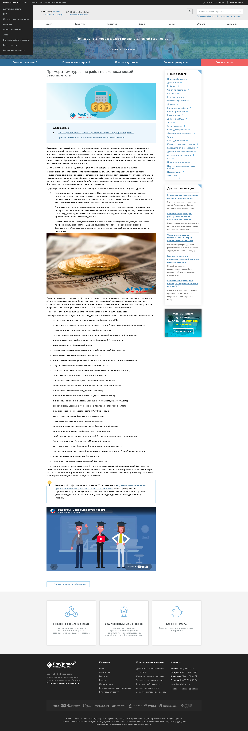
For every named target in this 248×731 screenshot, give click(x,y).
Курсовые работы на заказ (149, 684)
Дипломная (173, 83)
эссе (156, 688)
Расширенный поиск (205, 16)
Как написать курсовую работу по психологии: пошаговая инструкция (179, 216)
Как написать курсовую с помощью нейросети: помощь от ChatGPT (182, 284)
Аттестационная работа (179, 155)
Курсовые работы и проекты (16, 40)
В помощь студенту (109, 692)
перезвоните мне (79, 14)
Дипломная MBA (175, 119)
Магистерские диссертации (16, 19)
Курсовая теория (175, 97)
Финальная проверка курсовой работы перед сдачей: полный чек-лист (180, 238)
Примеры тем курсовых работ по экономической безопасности (91, 137)
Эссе (5, 35)
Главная (115, 49)
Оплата (201, 24)
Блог (26, 3)
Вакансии (232, 24)
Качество (112, 24)
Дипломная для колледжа (180, 151)
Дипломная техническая (179, 133)
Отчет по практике (176, 90)
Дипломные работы (12, 9)
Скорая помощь (224, 62)
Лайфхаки (172, 175)
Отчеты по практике (12, 30)
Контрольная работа (177, 108)
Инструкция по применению (53, 3)
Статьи (170, 137)
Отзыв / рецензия (176, 111)
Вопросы (171, 93)
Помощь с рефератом (176, 62)
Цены (171, 24)
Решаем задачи (10, 45)
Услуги (49, 24)
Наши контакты (236, 3)
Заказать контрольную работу (151, 692)
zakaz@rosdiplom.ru (180, 684)
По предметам (222, 16)
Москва (56, 11)
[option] (71, 623)
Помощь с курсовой (126, 62)
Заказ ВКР (141, 672)
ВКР (5, 14)
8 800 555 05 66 (79, 11)
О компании (105, 672)
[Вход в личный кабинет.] (190, 11)
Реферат (171, 86)
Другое (171, 104)
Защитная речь (174, 126)
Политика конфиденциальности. (63, 683)
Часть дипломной (176, 140)
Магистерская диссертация (181, 144)
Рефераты (7, 24)
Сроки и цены (106, 684)
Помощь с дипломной (25, 62)
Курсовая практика (176, 101)
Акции (34, 3)
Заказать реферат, (145, 688)
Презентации (174, 172)
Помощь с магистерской (76, 62)
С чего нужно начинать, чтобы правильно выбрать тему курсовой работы (96, 132)
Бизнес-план (173, 115)
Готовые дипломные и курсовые (115, 688)
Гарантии (80, 24)
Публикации (129, 49)
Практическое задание (178, 162)
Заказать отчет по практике (149, 680)
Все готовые (236, 16)
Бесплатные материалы (14, 50)
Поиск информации (177, 79)
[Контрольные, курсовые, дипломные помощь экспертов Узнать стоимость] (183, 310)
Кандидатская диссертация (181, 148)
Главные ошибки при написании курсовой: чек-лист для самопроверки (183, 259)
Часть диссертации (177, 130)
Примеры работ (10, 3)
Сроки (142, 24)
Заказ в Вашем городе (52, 14)
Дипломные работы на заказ (150, 668)
